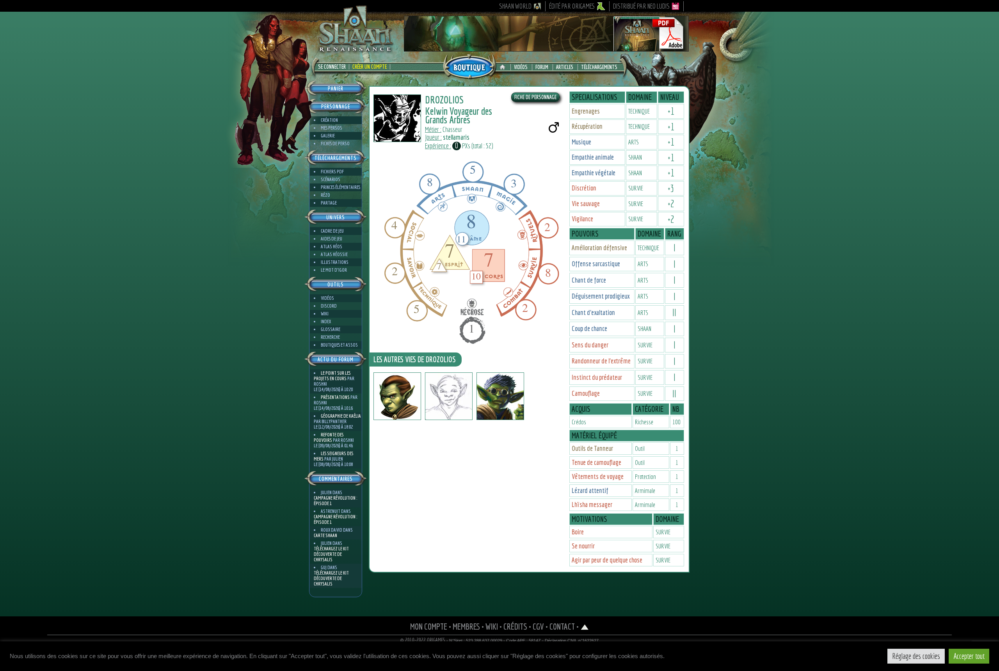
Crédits (515, 626)
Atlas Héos (331, 246)
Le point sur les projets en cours (332, 375)
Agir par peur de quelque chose (607, 560)
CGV (538, 626)
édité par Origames (572, 6)
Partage (329, 203)
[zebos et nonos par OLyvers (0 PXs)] (449, 396)
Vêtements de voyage (598, 476)
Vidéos (521, 67)
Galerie (328, 136)
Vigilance (582, 219)
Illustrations (334, 262)
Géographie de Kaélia (341, 416)
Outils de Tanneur (592, 448)
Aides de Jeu (331, 239)
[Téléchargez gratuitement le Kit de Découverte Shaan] (546, 48)
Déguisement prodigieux (600, 296)
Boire (578, 532)
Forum (541, 67)
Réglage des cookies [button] (916, 655)
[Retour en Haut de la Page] (584, 626)
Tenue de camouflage (596, 462)
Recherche (330, 337)
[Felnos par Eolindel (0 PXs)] (500, 396)
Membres (466, 626)
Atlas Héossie (334, 254)
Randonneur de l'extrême (601, 361)
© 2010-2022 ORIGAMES (422, 640)
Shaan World (515, 6)
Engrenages (586, 111)
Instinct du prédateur (597, 377)
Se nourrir (583, 546)
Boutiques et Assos (339, 345)
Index (326, 321)
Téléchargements (599, 67)
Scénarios (330, 179)
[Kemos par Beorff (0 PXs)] (397, 396)
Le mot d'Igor (334, 270)
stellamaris (456, 137)
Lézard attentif (590, 490)
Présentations (335, 397)
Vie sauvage (586, 203)
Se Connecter (332, 66)
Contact (562, 626)
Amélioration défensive (599, 248)
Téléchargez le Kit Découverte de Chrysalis (331, 554)
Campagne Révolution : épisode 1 (335, 500)
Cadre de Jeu (332, 231)
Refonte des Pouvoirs (328, 437)
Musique (581, 142)
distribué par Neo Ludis (641, 6)
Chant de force (589, 280)
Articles (564, 67)
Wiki (325, 314)
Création (329, 120)
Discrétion (584, 188)
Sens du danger (590, 345)
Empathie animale (593, 157)
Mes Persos (331, 128)
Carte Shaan (325, 535)
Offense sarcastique (596, 264)
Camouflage (586, 393)
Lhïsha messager (592, 504)
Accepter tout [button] (969, 655)
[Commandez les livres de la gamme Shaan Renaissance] (469, 66)
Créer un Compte (369, 66)
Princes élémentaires (340, 187)
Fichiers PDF (332, 171)
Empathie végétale (593, 173)
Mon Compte (428, 626)
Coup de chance (589, 328)
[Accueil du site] (504, 67)
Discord (329, 306)
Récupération (587, 126)
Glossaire (330, 329)
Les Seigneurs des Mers (333, 456)
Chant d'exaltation (593, 312)
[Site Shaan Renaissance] (355, 51)
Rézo (325, 195)
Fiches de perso (335, 143)
